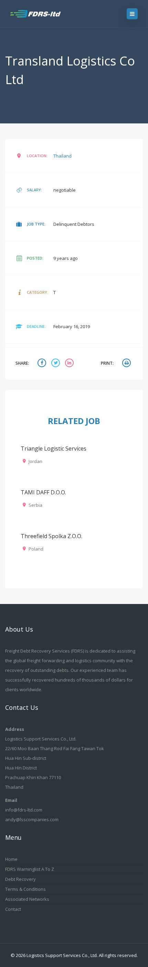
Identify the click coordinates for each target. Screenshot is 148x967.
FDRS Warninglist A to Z (29, 869)
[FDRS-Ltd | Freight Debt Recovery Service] (42, 14)
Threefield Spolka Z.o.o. (51, 536)
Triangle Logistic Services (53, 448)
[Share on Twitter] (56, 363)
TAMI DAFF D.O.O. (43, 492)
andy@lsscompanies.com (32, 819)
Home (11, 859)
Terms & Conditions (25, 889)
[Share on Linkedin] (70, 363)
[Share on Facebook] (43, 363)
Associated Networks (27, 899)
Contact (13, 909)
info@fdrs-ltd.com (23, 810)
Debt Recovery (20, 879)
